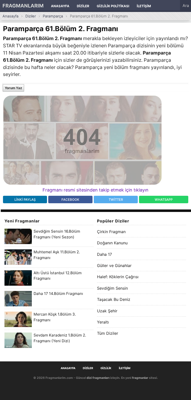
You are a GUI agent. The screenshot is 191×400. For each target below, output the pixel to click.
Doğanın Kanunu (112, 242)
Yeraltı (103, 322)
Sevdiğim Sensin (112, 288)
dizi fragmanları (98, 378)
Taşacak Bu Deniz (113, 299)
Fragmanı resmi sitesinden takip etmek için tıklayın (95, 190)
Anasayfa (60, 6)
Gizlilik (105, 368)
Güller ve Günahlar (114, 265)
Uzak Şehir (107, 310)
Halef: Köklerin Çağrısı (118, 276)
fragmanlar (140, 378)
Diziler (83, 6)
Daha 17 (104, 254)
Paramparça (53, 16)
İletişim (144, 6)
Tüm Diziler (107, 333)
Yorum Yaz (13, 88)
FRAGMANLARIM (23, 6)
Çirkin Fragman (111, 231)
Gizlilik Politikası (113, 6)
